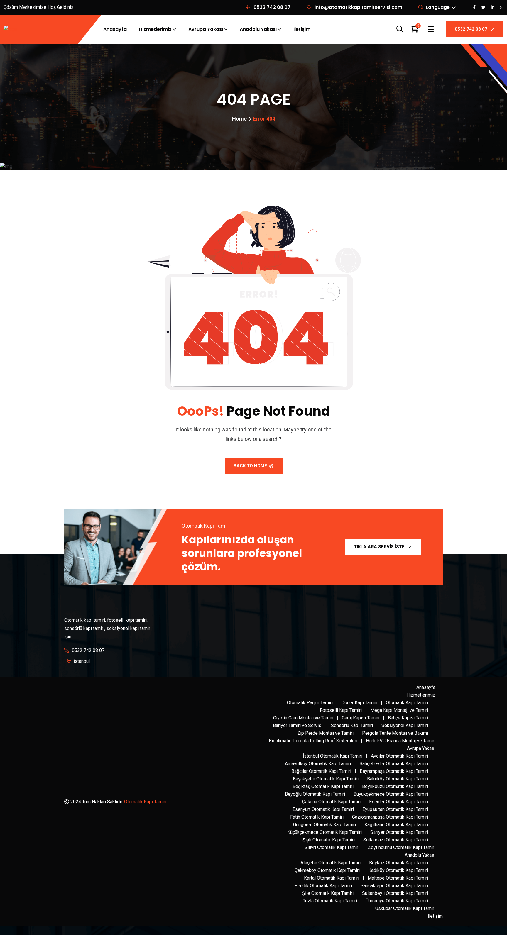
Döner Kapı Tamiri (359, 702)
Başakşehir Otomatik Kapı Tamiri (326, 779)
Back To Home (250, 465)
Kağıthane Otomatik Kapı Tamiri (396, 824)
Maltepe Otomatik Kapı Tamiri (398, 878)
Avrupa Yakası (205, 29)
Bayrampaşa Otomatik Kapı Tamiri (394, 771)
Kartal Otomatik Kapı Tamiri (331, 878)
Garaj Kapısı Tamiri (360, 718)
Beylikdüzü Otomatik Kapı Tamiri (395, 786)
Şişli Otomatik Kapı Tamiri (328, 840)
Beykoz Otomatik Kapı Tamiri (398, 862)
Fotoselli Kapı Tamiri (341, 710)
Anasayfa (115, 29)
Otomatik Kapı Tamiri (145, 801)
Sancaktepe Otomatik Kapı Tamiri (394, 885)
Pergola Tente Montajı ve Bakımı (395, 733)
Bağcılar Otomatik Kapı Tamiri (321, 771)
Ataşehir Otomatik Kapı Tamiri (330, 862)
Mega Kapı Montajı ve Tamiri (399, 710)
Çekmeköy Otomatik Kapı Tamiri (327, 870)
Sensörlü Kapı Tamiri (352, 725)
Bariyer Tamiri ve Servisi (297, 725)
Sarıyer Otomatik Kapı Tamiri (399, 832)
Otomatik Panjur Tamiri (310, 702)
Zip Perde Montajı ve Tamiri (325, 733)
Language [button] (437, 7)
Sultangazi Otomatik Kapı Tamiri (395, 840)
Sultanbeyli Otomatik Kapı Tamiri (395, 893)
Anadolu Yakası (258, 29)
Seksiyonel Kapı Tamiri (404, 725)
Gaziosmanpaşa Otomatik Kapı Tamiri (390, 817)
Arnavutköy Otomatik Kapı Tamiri (318, 763)
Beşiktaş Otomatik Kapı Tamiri (323, 786)
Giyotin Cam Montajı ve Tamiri (303, 718)
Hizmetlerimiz (155, 29)
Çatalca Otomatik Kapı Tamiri (331, 801)
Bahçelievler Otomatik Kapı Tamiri (393, 763)
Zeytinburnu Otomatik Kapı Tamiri (401, 847)
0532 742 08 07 (272, 7)
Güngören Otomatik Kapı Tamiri (324, 824)
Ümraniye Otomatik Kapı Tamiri (397, 901)
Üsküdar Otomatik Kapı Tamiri (405, 908)
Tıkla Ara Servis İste (379, 546)
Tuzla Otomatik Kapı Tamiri (330, 901)
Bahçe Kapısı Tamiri (408, 718)
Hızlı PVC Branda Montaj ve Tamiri (400, 740)
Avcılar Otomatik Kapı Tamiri (399, 756)
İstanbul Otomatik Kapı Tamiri (332, 756)
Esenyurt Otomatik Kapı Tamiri (323, 809)
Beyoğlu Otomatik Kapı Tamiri (315, 794)
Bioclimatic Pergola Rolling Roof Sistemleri (313, 740)
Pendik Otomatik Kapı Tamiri (323, 885)
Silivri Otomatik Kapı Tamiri (332, 847)
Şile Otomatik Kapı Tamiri (328, 893)
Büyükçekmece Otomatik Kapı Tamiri (391, 794)
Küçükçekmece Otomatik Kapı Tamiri (324, 832)
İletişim (301, 29)
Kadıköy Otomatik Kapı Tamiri (398, 870)
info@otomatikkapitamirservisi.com (358, 7)
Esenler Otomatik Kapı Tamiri (398, 801)
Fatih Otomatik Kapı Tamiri (317, 817)
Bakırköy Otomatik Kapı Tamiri (397, 779)
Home (239, 119)
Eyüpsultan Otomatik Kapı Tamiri (395, 809)
